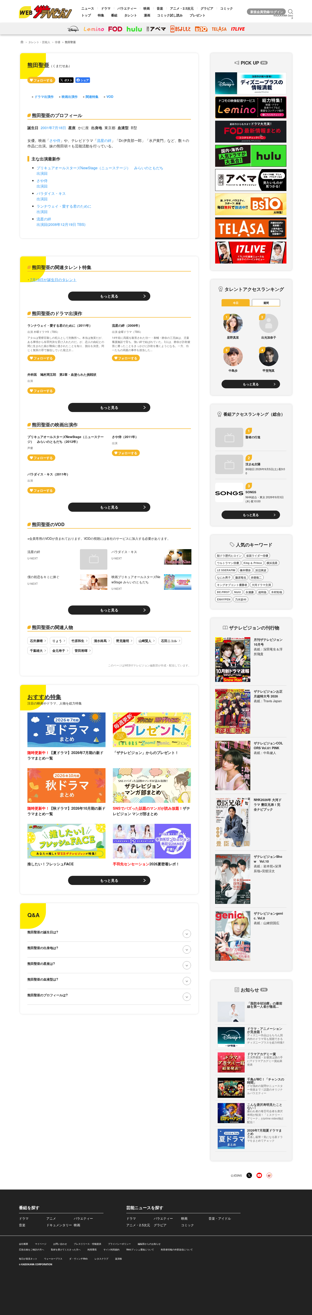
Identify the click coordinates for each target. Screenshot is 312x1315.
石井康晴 (36, 640)
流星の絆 (104, 140)
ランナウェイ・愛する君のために (64, 206)
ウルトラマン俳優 (228, 562)
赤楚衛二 (256, 577)
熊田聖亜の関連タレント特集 (61, 267)
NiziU (237, 592)
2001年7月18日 (53, 127)
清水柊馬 (100, 640)
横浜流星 (272, 562)
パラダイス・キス (51, 193)
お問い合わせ (60, 1244)
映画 (146, 8)
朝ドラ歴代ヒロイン (229, 555)
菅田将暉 (81, 650)
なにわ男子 (224, 577)
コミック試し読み (170, 15)
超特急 (262, 592)
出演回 (42, 173)
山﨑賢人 (145, 640)
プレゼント (198, 15)
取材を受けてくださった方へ (66, 1249)
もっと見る (109, 296)
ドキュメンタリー (59, 1224)
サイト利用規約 (111, 1249)
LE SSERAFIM (226, 570)
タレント (130, 15)
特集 (101, 15)
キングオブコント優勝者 (232, 584)
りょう (57, 640)
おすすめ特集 (44, 696)
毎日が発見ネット (28, 1259)
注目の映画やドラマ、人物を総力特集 (54, 703)
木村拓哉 (276, 592)
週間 (266, 303)
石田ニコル (169, 640)
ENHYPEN (223, 599)
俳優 (57, 42)
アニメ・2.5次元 (182, 8)
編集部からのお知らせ (149, 1244)
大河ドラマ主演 (261, 584)
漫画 (147, 15)
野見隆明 (122, 640)
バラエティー (127, 8)
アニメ (51, 1218)
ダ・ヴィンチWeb (78, 1259)
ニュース (87, 8)
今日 (235, 303)
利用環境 (92, 1249)
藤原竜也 (240, 577)
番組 (114, 15)
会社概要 (23, 1244)
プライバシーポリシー (119, 1244)
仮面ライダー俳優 (257, 555)
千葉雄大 (36, 650)
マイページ (40, 1244)
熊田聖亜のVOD (48, 524)
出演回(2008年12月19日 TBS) (61, 224)
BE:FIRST (223, 592)
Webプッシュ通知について (140, 1249)
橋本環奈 (245, 570)
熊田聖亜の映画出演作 (55, 424)
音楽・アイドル (220, 1218)
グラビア (207, 8)
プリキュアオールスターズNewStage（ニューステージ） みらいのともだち (100, 167)
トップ (86, 15)
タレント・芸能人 (39, 42)
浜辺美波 (260, 570)
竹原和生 (77, 640)
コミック (226, 8)
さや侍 (54, 140)
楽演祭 (118, 1259)
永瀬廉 (250, 592)
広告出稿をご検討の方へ (31, 1249)
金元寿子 (58, 650)
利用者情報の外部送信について (177, 1249)
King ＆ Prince (252, 562)
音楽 (160, 8)
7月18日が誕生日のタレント (53, 279)
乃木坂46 (240, 599)
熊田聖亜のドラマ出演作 (57, 313)
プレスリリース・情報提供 (87, 1244)
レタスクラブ (101, 1259)
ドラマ (106, 8)
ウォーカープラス (53, 1259)
